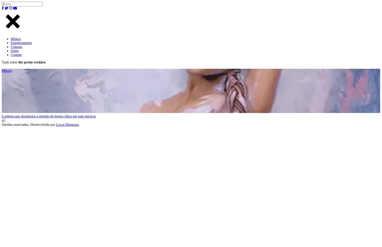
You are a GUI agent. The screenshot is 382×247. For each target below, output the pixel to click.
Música (16, 39)
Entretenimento (21, 43)
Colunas (16, 47)
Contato (16, 55)
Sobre (15, 51)
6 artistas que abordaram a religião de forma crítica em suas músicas (49, 116)
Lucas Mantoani (67, 124)
